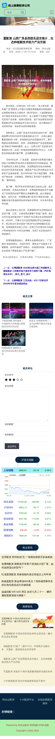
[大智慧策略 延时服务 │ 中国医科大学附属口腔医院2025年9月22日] (14, 310)
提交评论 (12, 446)
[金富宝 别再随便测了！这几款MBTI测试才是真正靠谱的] (41, 310)
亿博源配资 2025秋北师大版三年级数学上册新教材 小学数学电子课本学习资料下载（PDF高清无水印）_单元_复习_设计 (27, 271)
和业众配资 (8, 699)
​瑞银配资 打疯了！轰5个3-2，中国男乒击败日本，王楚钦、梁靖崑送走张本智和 (26, 647)
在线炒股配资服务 (45, 701)
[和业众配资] (16, 5)
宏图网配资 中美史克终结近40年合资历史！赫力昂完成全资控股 (16, 621)
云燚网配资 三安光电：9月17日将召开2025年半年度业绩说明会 (25, 282)
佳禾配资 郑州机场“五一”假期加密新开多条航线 (27, 557)
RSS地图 (33, 725)
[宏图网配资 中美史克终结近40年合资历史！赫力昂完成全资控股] (43, 621)
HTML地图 (44, 725)
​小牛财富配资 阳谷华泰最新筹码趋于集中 (24, 680)
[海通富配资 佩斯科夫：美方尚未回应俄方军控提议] (14, 337)
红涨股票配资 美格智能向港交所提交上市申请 (26, 574)
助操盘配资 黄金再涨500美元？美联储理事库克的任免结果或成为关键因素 (27, 583)
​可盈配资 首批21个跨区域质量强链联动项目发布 (28, 671)
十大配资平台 (26, 699)
